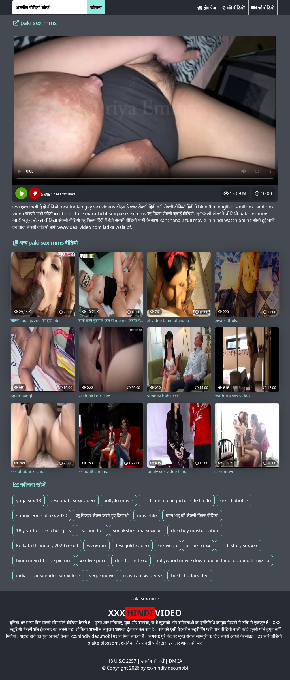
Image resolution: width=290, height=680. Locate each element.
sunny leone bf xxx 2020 (41, 515)
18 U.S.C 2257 (122, 661)
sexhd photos (234, 500)
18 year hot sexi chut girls (43, 530)
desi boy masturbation (195, 530)
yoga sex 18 (28, 500)
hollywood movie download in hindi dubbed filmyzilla (212, 560)
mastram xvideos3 (143, 575)
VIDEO (145, 613)
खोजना (96, 7)
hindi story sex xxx (238, 545)
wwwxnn (96, 545)
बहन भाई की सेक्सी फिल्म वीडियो (192, 515)
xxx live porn (93, 560)
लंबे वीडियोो (236, 8)
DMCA (175, 661)
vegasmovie (102, 575)
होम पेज (209, 8)
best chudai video (190, 575)
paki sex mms (145, 598)
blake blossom (103, 643)
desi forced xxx (131, 560)
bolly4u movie (118, 500)
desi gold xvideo (131, 545)
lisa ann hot (91, 530)
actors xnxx (198, 545)
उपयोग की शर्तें (152, 661)
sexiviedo (167, 545)
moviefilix (147, 515)
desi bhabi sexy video (72, 500)
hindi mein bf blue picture (43, 560)
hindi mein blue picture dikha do (176, 500)
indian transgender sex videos (48, 575)
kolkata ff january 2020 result (47, 545)
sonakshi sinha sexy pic (138, 530)
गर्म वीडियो (265, 8)
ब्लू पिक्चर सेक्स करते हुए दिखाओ (102, 515)
